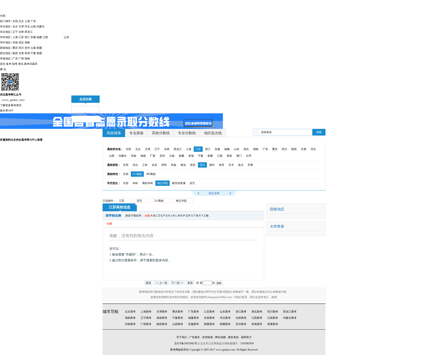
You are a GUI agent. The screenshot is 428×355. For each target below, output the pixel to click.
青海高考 (256, 324)
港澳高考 (272, 324)
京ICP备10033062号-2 (187, 343)
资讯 (20, 63)
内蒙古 (41, 26)
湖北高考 (256, 311)
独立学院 (162, 183)
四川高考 (272, 311)
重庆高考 (177, 311)
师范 (164, 164)
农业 (154, 164)
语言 (202, 164)
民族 (173, 164)
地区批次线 (213, 133)
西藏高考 (225, 324)
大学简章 (277, 226)
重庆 (15, 47)
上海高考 (146, 311)
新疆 (39, 53)
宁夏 (33, 53)
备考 (8, 63)
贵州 (27, 47)
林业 (183, 164)
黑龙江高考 (289, 311)
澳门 (239, 155)
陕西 (15, 53)
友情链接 (207, 337)
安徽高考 (193, 324)
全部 (128, 149)
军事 (250, 164)
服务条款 (233, 337)
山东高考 (225, 311)
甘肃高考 (209, 317)
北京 (21, 21)
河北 (27, 26)
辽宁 (15, 31)
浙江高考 (241, 311)
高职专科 (147, 183)
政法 (240, 164)
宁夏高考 (177, 317)
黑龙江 (29, 31)
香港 (229, 155)
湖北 (21, 42)
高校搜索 (114, 133)
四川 (21, 47)
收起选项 (214, 193)
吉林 (21, 31)
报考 (14, 63)
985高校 (151, 174)
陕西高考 (161, 324)
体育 (221, 164)
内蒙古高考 (289, 317)
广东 (33, 21)
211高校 (137, 174)
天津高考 (161, 311)
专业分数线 (187, 133)
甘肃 (21, 53)
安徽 (33, 37)
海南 (27, 58)
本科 (135, 183)
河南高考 (130, 324)
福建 (39, 37)
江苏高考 (209, 311)
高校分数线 (161, 133)
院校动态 (277, 209)
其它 (192, 183)
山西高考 (177, 324)
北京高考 (130, 311)
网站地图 (220, 337)
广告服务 (194, 337)
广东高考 (193, 311)
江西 (45, 37)
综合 (135, 164)
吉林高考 (241, 317)
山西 (33, 26)
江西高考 (256, 317)
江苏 (21, 37)
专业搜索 (136, 133)
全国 (15, 21)
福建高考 (193, 317)
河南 (15, 42)
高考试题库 (30, 63)
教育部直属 (178, 183)
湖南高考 (130, 317)
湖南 (27, 42)
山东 (66, 37)
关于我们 (181, 337)
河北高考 (225, 317)
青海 (27, 53)
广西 (21, 58)
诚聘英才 (246, 337)
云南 (33, 47)
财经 (212, 164)
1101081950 (247, 343)
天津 (21, 26)
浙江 (27, 37)
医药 (192, 164)
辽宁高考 (146, 317)
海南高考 (161, 317)
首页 (2, 63)
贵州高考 (241, 324)
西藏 (39, 47)
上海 (27, 21)
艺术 (231, 164)
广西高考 (146, 324)
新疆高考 (209, 324)
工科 (145, 164)
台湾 (248, 155)
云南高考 (272, 317)
